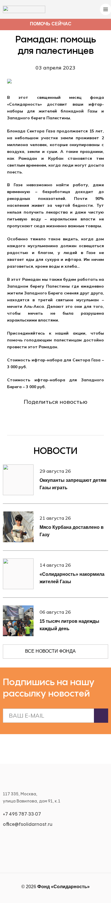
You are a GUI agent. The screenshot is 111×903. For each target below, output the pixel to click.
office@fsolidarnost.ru (27, 824)
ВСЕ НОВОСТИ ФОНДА (50, 651)
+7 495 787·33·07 (22, 814)
